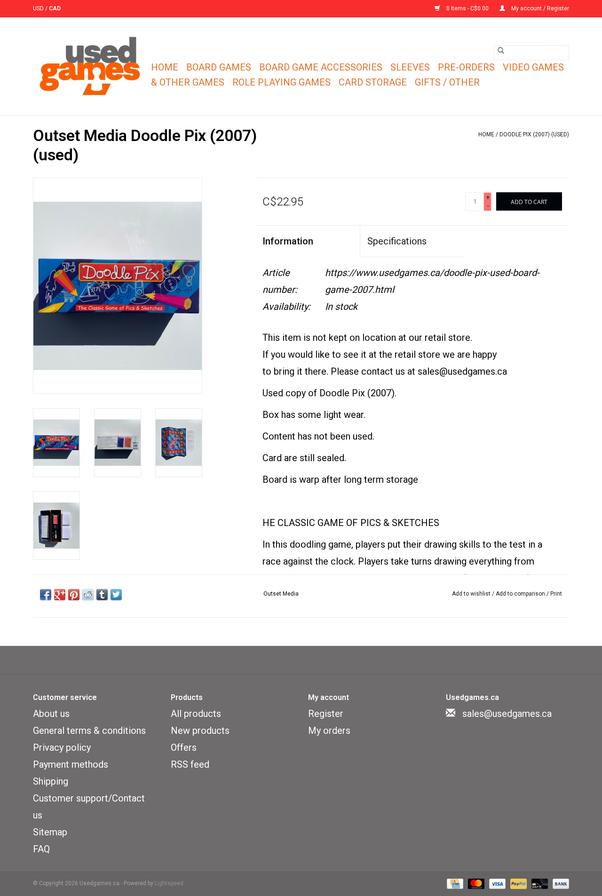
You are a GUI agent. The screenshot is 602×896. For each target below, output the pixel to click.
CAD (55, 8)
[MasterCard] (475, 883)
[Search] (501, 50)
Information (287, 241)
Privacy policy (62, 747)
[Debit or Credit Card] (538, 883)
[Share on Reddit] (88, 594)
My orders (329, 730)
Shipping (50, 781)
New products (200, 730)
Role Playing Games (281, 82)
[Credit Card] (454, 883)
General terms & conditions (89, 730)
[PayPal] (517, 883)
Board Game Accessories (320, 67)
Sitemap (50, 832)
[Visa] (496, 883)
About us (51, 713)
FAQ (41, 849)
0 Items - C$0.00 (467, 8)
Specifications (397, 241)
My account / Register (539, 8)
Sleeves (410, 67)
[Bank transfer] (559, 883)
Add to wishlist (472, 593)
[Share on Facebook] (45, 594)
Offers (184, 747)
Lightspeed (169, 883)
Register (325, 713)
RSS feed (190, 764)
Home (164, 67)
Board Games (218, 67)
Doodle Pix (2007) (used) (534, 134)
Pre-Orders (466, 67)
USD (39, 8)
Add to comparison (521, 593)
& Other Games (187, 82)
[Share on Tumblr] (102, 594)
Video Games (533, 67)
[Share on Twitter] (116, 594)
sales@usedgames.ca (507, 713)
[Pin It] (73, 594)
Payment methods (70, 764)
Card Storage (373, 82)
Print (556, 593)
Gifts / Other (447, 82)
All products (196, 713)
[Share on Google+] (59, 594)
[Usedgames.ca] (90, 66)
